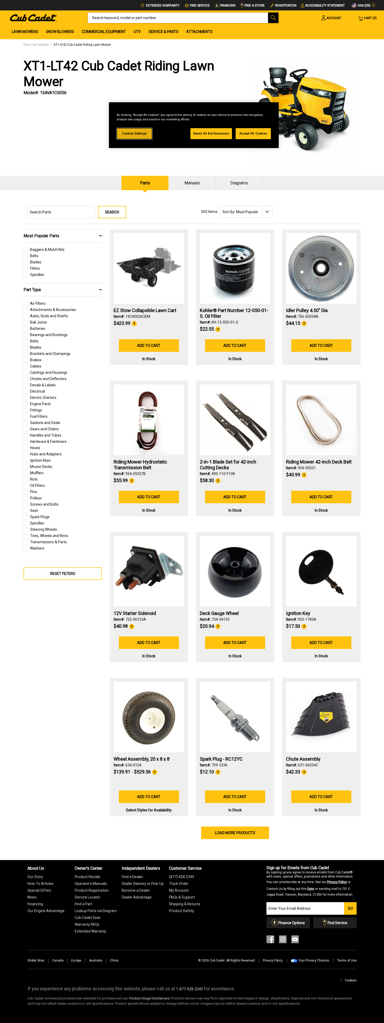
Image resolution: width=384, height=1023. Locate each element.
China (114, 960)
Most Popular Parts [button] (41, 235)
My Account (179, 890)
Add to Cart (148, 345)
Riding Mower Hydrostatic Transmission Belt (140, 464)
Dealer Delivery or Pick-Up (143, 883)
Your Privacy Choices (314, 960)
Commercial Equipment (104, 32)
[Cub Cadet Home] (33, 17)
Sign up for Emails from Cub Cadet (309, 881)
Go (350, 908)
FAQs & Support (182, 897)
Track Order (178, 883)
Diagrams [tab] (239, 182)
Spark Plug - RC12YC (221, 759)
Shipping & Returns (184, 904)
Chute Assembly (303, 759)
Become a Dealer (136, 890)
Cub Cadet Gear (88, 917)
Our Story (35, 877)
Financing (227, 5)
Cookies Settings (134, 133)
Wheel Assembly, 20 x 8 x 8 (142, 759)
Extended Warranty (162, 5)
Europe (76, 960)
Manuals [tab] (192, 182)
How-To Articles (40, 883)
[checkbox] (44, 251)
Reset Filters (62, 574)
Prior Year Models (36, 45)
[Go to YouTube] (295, 940)
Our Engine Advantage (46, 911)
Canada (57, 960)
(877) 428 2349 (181, 877)
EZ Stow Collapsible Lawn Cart (145, 310)
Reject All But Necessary (211, 133)
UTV (137, 32)
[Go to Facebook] (270, 940)
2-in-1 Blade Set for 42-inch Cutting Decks (228, 464)
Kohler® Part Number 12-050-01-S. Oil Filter (234, 313)
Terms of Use (347, 960)
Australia (95, 960)
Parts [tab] (145, 182)
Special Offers (39, 890)
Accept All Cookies (253, 133)
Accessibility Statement (325, 5)
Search (112, 212)
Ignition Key (298, 613)
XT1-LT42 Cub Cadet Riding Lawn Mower (82, 45)
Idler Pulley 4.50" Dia (307, 310)
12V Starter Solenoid (135, 613)
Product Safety (181, 911)
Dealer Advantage (137, 897)
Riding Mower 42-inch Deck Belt (319, 462)
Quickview (148, 289)
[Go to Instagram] (283, 940)
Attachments (199, 32)
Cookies (351, 980)
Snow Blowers (60, 32)
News (32, 897)
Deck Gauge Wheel (219, 613)
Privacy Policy (337, 882)
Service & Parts (163, 32)
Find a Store (254, 5)
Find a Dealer (132, 877)
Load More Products (235, 833)
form (310, 889)
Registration (285, 5)
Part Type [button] (32, 289)
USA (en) (363, 5)
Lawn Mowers (25, 32)
